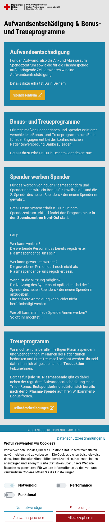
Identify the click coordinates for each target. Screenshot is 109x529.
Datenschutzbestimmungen (79, 438)
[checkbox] (9, 485)
